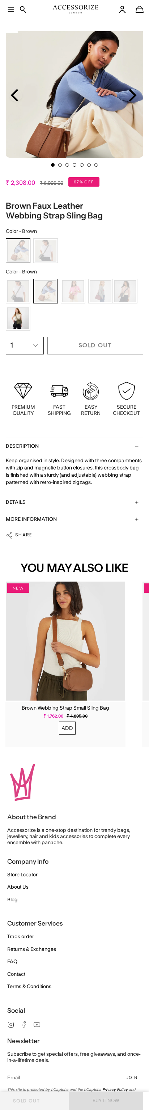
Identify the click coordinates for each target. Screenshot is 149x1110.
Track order (20, 936)
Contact (16, 974)
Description (22, 446)
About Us (18, 887)
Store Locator (22, 874)
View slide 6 (89, 165)
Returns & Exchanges (31, 949)
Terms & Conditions (29, 986)
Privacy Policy (115, 1090)
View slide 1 (53, 165)
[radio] (18, 250)
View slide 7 (96, 165)
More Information (31, 519)
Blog (12, 899)
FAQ (12, 961)
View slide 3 (67, 165)
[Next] (131, 95)
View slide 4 (74, 165)
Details (16, 502)
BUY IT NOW (106, 1100)
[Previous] (15, 95)
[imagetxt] (75, 9)
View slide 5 (82, 165)
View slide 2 (60, 165)
